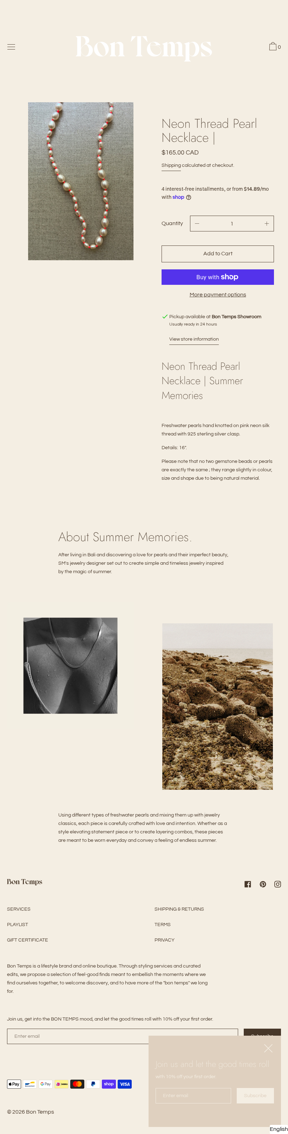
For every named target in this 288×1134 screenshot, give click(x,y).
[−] (197, 223)
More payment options (218, 294)
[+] (267, 223)
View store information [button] (194, 339)
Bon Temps (40, 1112)
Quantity (172, 223)
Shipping (171, 165)
